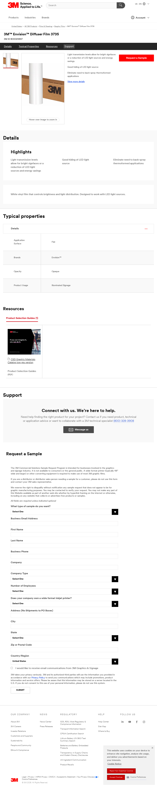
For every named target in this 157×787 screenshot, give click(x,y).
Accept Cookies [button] (116, 777)
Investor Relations (18, 731)
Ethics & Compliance (20, 750)
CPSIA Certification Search (72, 734)
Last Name (17, 540)
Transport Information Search (73, 729)
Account (140, 18)
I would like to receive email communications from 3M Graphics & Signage (56, 668)
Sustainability (17, 741)
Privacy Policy (38, 678)
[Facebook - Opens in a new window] (136, 722)
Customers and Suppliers (22, 736)
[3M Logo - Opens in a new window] (25, 5)
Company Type (19, 573)
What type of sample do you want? (30, 506)
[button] (136, 777)
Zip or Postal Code (21, 645)
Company (16, 562)
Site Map (102, 727)
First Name (17, 529)
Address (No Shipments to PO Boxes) (32, 611)
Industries (30, 18)
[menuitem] (8, 46)
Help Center (103, 722)
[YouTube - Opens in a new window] (129, 722)
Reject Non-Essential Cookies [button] (121, 771)
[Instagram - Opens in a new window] (144, 722)
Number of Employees (23, 586)
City (13, 621)
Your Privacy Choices (85, 777)
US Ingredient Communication (73, 760)
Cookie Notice (114, 764)
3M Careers (16, 727)
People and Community (21, 745)
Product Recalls (67, 765)
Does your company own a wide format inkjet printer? (41, 598)
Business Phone (19, 552)
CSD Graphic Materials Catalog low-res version (21, 361)
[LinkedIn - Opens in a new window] (122, 722)
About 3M (15, 722)
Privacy (31, 777)
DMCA (52, 777)
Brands (45, 18)
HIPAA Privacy (41, 777)
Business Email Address (24, 518)
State (14, 632)
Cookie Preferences (29, 779)
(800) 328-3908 (123, 421)
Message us (81, 430)
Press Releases (46, 727)
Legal (24, 777)
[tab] (22, 318)
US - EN (138, 4)
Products (14, 18)
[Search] (121, 5)
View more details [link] (76, 82)
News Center (45, 722)
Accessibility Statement (66, 777)
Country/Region (20, 656)
